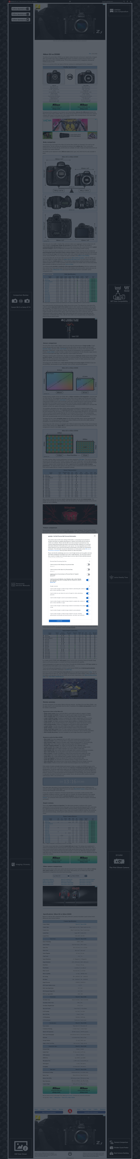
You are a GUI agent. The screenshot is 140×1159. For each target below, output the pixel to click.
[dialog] (70, 579)
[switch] (88, 564)
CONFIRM (59, 620)
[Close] (95, 536)
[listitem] (70, 561)
